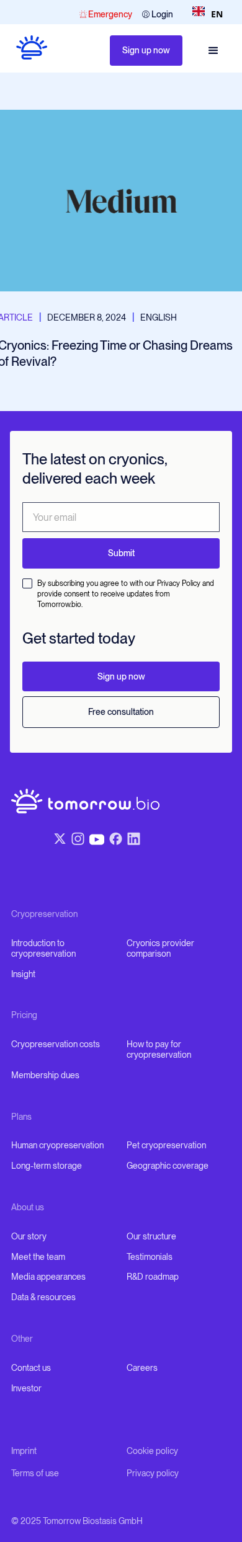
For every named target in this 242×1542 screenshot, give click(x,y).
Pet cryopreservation (166, 1145)
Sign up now (146, 50)
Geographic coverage (167, 1166)
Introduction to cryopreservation (43, 948)
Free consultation (121, 712)
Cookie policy (152, 1451)
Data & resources (43, 1297)
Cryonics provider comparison (160, 948)
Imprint (24, 1451)
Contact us (31, 1368)
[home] (26, 50)
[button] (213, 50)
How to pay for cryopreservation (159, 1049)
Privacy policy (153, 1473)
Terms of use (35, 1473)
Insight (23, 974)
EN (217, 14)
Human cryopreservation (57, 1145)
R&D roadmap (153, 1277)
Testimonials (150, 1257)
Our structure (151, 1236)
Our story (29, 1236)
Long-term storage (46, 1166)
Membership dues (45, 1075)
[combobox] (207, 14)
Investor (26, 1388)
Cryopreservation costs (55, 1044)
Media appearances (48, 1277)
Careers (142, 1368)
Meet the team (38, 1257)
